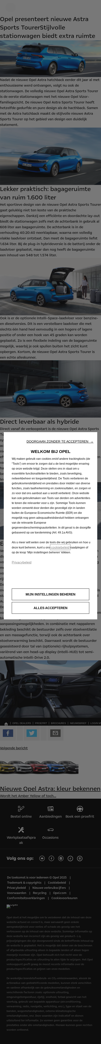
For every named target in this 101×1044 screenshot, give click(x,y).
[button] (60, 441)
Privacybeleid (21, 562)
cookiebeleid (60, 547)
